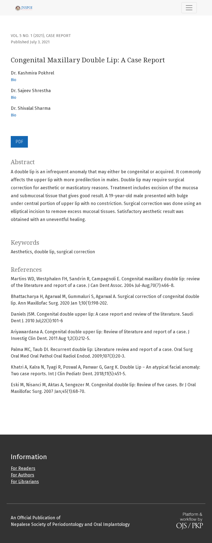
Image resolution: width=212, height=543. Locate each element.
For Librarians (25, 481)
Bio (13, 80)
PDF (19, 141)
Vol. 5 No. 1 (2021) (27, 35)
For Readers (23, 468)
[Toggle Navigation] (189, 7)
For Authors (22, 475)
